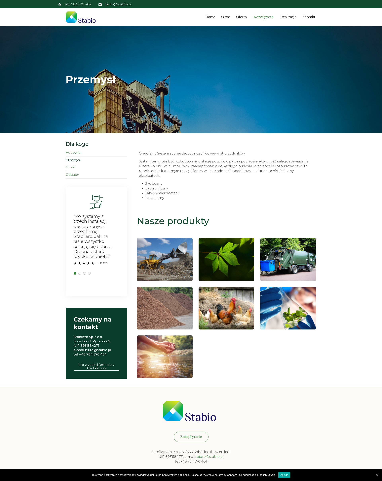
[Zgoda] (377, 475)
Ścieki (70, 167)
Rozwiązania (263, 17)
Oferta (241, 17)
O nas (225, 17)
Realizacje (288, 17)
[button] (96, 367)
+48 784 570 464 (77, 4)
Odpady (72, 175)
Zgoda (284, 474)
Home (210, 17)
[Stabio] (81, 17)
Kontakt (308, 17)
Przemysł (73, 160)
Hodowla (73, 153)
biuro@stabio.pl (118, 4)
